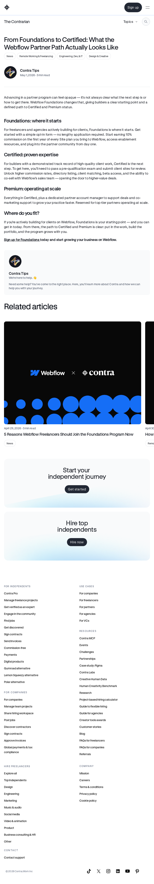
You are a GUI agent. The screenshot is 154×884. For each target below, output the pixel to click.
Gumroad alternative (17, 668)
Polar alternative (14, 682)
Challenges (86, 652)
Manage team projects (18, 706)
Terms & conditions (91, 787)
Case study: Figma (90, 665)
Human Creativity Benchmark (98, 686)
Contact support (14, 857)
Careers (84, 780)
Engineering (11, 793)
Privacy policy (88, 793)
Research (85, 692)
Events (83, 645)
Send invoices (12, 641)
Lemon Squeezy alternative (21, 675)
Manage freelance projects (21, 600)
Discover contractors (17, 726)
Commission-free (15, 648)
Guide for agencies (91, 713)
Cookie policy (88, 800)
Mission (84, 773)
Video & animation (15, 821)
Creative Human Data (93, 679)
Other (7, 841)
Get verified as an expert (19, 607)
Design (8, 787)
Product (9, 827)
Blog (82, 733)
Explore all (10, 773)
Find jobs (9, 620)
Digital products (14, 661)
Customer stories (90, 726)
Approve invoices (15, 740)
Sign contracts (13, 634)
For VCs (84, 620)
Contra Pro (11, 593)
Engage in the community (20, 613)
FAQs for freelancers (92, 740)
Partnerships (87, 658)
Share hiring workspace (18, 713)
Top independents (15, 780)
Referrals (85, 754)
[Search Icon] (146, 22)
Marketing (10, 800)
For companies (13, 699)
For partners (87, 607)
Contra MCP (87, 638)
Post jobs (9, 720)
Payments (10, 654)
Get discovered (13, 627)
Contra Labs (87, 672)
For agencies (87, 613)
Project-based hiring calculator (98, 699)
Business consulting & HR (20, 834)
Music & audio (12, 807)
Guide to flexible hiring (93, 706)
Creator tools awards (92, 720)
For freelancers (88, 600)
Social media (12, 814)
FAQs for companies (91, 747)
